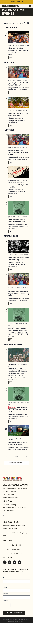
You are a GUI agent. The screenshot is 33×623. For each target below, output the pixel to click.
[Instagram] (9, 562)
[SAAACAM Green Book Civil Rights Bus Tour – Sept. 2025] (18, 394)
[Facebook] (5, 562)
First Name (6, 593)
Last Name (5, 600)
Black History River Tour (15, 48)
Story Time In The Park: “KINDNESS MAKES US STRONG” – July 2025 (18, 152)
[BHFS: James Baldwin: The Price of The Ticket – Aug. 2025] (18, 246)
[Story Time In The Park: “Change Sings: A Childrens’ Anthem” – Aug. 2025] (18, 279)
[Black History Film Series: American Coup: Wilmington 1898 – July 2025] (18, 172)
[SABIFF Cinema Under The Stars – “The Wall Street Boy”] (18, 430)
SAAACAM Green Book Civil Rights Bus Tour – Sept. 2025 (18, 409)
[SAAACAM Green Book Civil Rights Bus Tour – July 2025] (18, 208)
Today (16, 456)
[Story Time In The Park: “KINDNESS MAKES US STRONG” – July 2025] (18, 139)
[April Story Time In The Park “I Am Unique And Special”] (18, 72)
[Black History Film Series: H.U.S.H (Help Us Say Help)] (18, 102)
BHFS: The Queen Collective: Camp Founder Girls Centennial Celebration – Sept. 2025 (17, 371)
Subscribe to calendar (15, 463)
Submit (6, 605)
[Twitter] (14, 562)
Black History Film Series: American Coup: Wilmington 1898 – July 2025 (18, 185)
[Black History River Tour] (18, 37)
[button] (30, 6)
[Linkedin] (19, 562)
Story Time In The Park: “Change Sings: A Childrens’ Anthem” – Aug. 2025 (18, 294)
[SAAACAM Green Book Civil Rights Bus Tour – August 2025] (18, 315)
